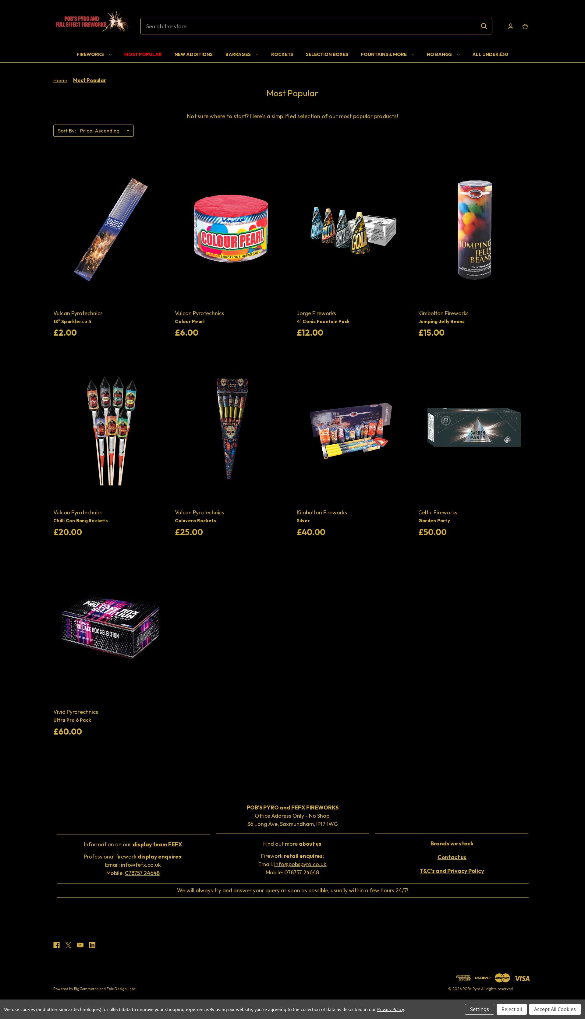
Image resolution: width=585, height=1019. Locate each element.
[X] (68, 945)
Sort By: (67, 130)
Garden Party (434, 521)
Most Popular (143, 54)
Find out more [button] (292, 843)
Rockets (282, 54)
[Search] (484, 26)
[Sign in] (510, 26)
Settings (479, 1009)
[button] (452, 843)
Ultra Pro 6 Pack (72, 720)
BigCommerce (86, 988)
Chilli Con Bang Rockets (80, 521)
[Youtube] (80, 945)
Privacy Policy (390, 1009)
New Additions (194, 54)
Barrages (238, 54)
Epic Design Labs (121, 988)
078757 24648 (142, 872)
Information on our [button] (133, 844)
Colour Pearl (189, 321)
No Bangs (440, 54)
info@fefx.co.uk (141, 864)
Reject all (512, 1009)
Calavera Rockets (195, 521)
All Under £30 (490, 54)
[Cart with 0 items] (525, 26)
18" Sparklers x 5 (72, 321)
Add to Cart (110, 230)
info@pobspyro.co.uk (300, 864)
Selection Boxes (327, 54)
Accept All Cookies (555, 1009)
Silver (303, 521)
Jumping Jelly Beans (441, 321)
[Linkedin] (92, 945)
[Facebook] (56, 945)
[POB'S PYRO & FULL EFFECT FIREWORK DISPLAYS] (91, 26)
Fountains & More (384, 54)
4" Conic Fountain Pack (323, 321)
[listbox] (106, 130)
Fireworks (91, 54)
